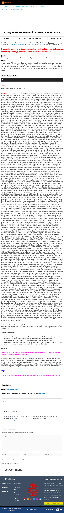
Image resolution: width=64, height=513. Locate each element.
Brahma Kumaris (32, 509)
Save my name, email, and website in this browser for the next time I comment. (22, 460)
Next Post (59, 402)
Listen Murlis (5, 487)
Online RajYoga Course (16, 500)
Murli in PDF (5, 491)
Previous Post (6, 402)
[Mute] (57, 80)
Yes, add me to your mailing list (10, 463)
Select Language (6, 483)
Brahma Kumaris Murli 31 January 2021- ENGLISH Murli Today (45, 417)
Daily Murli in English (12, 389)
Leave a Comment (6, 9)
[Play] (3, 80)
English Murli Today (17, 420)
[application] (32, 80)
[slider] (60, 79)
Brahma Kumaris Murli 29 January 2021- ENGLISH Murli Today (16, 417)
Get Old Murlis (6, 495)
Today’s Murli (17, 483)
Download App (50, 509)
